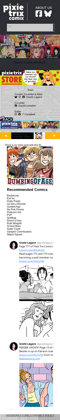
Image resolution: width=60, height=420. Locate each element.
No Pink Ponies (15, 209)
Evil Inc (11, 198)
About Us (43, 7)
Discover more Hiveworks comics (22, 136)
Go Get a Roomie (16, 204)
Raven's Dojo (14, 220)
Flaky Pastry (13, 201)
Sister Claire (13, 229)
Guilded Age (13, 206)
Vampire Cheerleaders (19, 231)
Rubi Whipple (14, 223)
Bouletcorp (13, 195)
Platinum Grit (14, 212)
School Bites (14, 226)
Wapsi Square (14, 234)
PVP (9, 215)
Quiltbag (11, 217)
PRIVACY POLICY (44, 415)
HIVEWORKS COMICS (19, 415)
